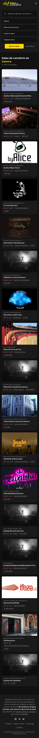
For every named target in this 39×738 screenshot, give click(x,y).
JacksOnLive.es (10, 702)
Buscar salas (14, 46)
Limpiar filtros (29, 46)
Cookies (20, 727)
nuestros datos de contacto (25, 712)
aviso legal (24, 714)
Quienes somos (18, 724)
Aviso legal (30, 724)
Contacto (8, 724)
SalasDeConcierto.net (12, 699)
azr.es (24, 733)
